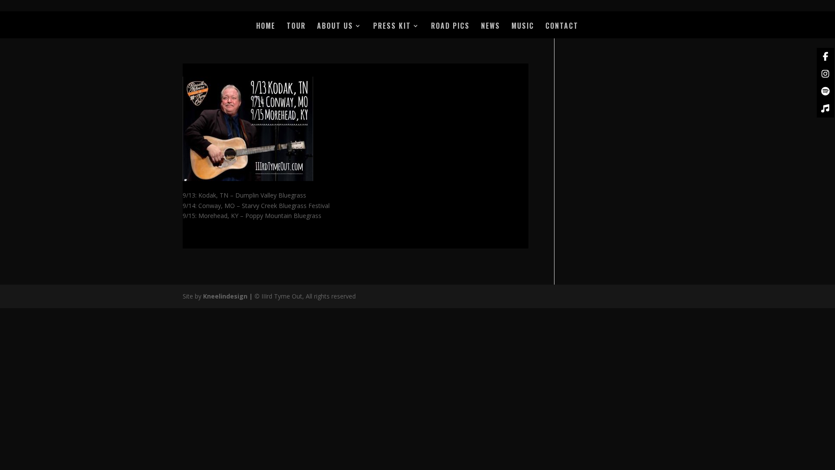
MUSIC (522, 27)
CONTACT (561, 27)
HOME (265, 27)
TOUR (296, 27)
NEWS (490, 27)
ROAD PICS (450, 27)
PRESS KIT (392, 27)
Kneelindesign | (228, 296)
